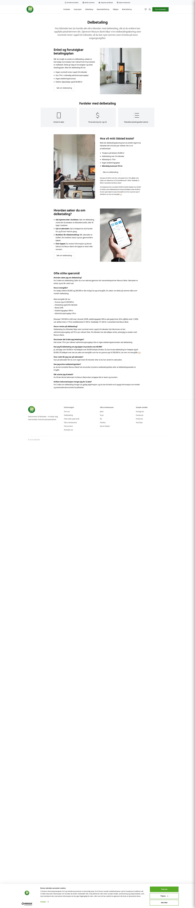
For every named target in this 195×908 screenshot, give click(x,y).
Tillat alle (164, 889)
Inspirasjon (78, 9)
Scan (102, 415)
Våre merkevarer (70, 422)
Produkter (66, 9)
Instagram (140, 411)
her (121, 194)
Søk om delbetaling (64, 88)
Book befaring (127, 9)
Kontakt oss (68, 430)
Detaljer (43, 902)
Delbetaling (89, 9)
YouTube (139, 422)
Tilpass (163, 896)
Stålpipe (115, 9)
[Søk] (150, 9)
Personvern (68, 426)
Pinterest (139, 419)
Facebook (139, 415)
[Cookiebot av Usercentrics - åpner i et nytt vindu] (27, 904)
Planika (103, 422)
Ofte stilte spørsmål (71, 419)
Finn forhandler (160, 9)
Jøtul (101, 411)
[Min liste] (145, 9)
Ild (101, 419)
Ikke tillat (164, 902)
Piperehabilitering (103, 9)
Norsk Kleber (105, 426)
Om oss (67, 411)
